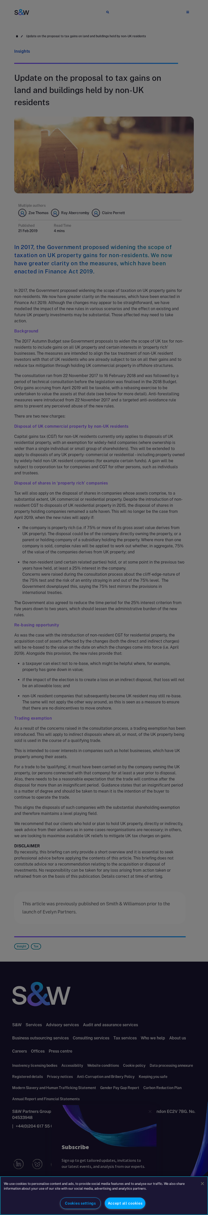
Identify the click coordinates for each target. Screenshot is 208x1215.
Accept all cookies (125, 1203)
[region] (104, 1195)
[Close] (202, 1183)
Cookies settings (80, 1203)
